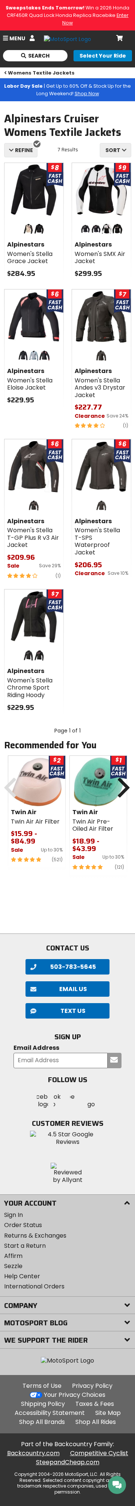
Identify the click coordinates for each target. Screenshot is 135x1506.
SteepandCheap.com (67, 1462)
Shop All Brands (42, 1422)
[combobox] (115, 150)
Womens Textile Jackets (41, 72)
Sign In (13, 1215)
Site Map (108, 1413)
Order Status (23, 1225)
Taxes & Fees (94, 1403)
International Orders (34, 1286)
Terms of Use (42, 1385)
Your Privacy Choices (74, 1394)
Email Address (36, 1048)
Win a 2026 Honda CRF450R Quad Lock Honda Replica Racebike (67, 15)
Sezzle (13, 1266)
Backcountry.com (33, 1453)
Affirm (13, 1256)
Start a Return (25, 1245)
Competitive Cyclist (99, 1453)
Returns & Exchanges (35, 1235)
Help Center (22, 1276)
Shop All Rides (95, 1422)
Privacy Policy (92, 1385)
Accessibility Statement (50, 1413)
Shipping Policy (43, 1403)
